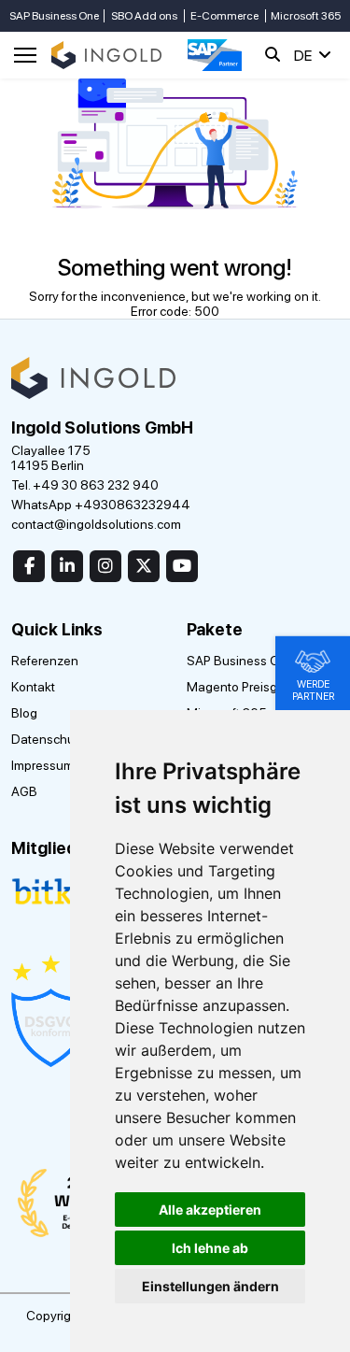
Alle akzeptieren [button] (210, 1209)
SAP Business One (54, 15)
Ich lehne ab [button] (210, 1248)
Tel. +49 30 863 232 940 (85, 484)
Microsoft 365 (306, 15)
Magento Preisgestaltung (259, 686)
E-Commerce (224, 15)
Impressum (42, 765)
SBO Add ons (144, 15)
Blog (24, 712)
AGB (24, 791)
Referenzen (44, 660)
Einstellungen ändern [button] (210, 1286)
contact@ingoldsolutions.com (96, 524)
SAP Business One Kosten (262, 660)
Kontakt (33, 686)
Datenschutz (48, 739)
